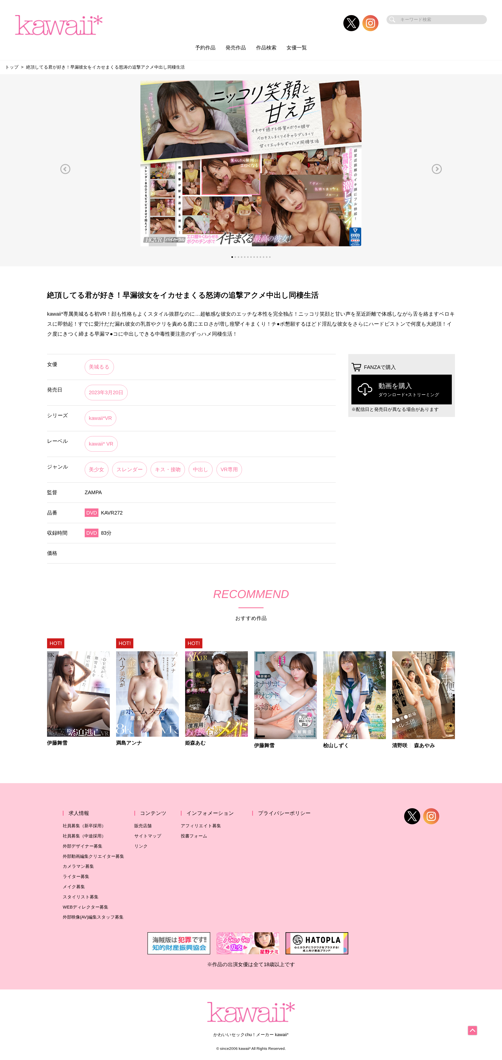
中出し (200, 469)
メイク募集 (74, 886)
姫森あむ (195, 743)
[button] (65, 169)
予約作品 (205, 47)
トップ (12, 67)
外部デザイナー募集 (82, 846)
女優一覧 (296, 47)
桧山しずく (336, 745)
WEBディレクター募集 (85, 907)
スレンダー (129, 469)
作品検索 (266, 47)
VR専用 (229, 469)
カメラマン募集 (78, 866)
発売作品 (236, 47)
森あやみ (424, 745)
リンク (141, 846)
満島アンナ (129, 743)
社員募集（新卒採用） (84, 825)
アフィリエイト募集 (201, 825)
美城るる (99, 367)
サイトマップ (147, 836)
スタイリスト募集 (80, 896)
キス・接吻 (168, 469)
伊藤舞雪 (57, 743)
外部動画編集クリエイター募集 (93, 856)
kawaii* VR (101, 444)
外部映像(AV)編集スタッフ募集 (93, 917)
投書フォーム (194, 836)
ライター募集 (76, 876)
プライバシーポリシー (284, 813)
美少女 (96, 469)
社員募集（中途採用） (84, 836)
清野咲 (399, 745)
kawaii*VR (100, 418)
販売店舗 (143, 825)
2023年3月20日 (106, 392)
